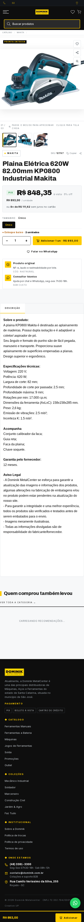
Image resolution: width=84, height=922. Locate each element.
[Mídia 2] (25, 140)
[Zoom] (77, 61)
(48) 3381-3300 (7, 3)
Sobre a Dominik (15, 828)
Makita (20, 32)
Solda (8, 752)
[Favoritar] (77, 44)
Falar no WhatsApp (44, 251)
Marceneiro (12, 793)
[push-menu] (6, 12)
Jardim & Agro (13, 806)
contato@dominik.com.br (16, 3)
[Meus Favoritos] (73, 12)
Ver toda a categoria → (18, 602)
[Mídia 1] (9, 140)
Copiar (73, 153)
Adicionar (71, 917)
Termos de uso (14, 848)
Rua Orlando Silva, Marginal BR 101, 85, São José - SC (80, 3)
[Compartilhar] (77, 52)
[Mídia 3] (41, 140)
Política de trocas (15, 835)
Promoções (12, 758)
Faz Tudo (10, 813)
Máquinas (11, 739)
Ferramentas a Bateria (18, 732)
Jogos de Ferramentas (18, 745)
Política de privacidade (19, 841)
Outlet (8, 765)
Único (8, 224)
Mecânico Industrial (17, 780)
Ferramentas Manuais (18, 726)
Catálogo (7, 32)
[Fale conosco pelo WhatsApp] (75, 903)
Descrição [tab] (12, 308)
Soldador (10, 787)
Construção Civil (15, 800)
